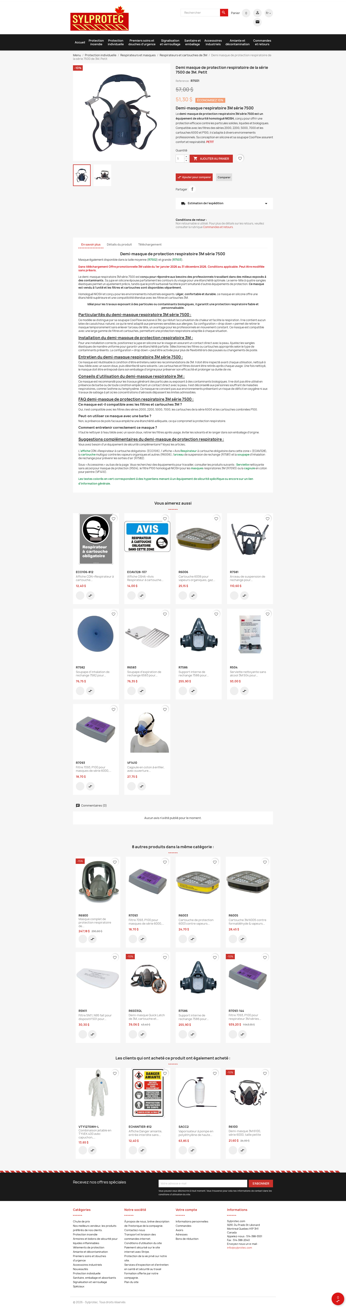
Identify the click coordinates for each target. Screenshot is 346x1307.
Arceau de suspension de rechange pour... (247, 578)
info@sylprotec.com (239, 1247)
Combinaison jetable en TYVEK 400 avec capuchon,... (95, 1134)
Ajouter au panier (211, 158)
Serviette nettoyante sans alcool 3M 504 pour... (248, 673)
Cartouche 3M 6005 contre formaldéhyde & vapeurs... (247, 922)
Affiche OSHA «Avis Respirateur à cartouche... (145, 578)
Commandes (183, 1225)
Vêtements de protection (88, 1247)
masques (197, 468)
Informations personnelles (192, 1221)
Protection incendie (96, 42)
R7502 (152, 260)
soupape (243, 454)
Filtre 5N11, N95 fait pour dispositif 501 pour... (95, 1017)
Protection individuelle (116, 42)
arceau (179, 454)
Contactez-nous (134, 1230)
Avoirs (179, 1230)
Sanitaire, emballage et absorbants (94, 1277)
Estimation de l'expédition (224, 203)
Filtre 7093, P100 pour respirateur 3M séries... (245, 1017)
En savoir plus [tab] (91, 244)
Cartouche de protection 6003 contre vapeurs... (196, 922)
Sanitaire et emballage (192, 42)
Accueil (80, 42)
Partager (192, 189)
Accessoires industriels (213, 42)
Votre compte (186, 1210)
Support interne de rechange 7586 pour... (194, 673)
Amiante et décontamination (237, 42)
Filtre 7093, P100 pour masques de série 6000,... (93, 769)
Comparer (224, 177)
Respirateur (188, 451)
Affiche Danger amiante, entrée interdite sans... (145, 1133)
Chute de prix (81, 1221)
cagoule (249, 468)
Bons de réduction (187, 1238)
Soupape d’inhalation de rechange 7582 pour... (93, 673)
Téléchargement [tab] (150, 244)
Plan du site (131, 1282)
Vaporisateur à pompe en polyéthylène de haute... (196, 1133)
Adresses (182, 1234)
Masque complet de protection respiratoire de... (95, 922)
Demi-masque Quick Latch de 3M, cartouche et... (147, 1017)
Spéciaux (78, 1286)
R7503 (177, 260)
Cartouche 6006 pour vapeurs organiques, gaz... (197, 578)
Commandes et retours (262, 42)
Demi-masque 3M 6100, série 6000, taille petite (245, 1133)
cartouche (88, 454)
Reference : (183, 81)
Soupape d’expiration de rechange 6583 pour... (144, 673)
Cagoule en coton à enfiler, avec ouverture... (145, 769)
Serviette (242, 465)
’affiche (85, 451)
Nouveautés (80, 1269)
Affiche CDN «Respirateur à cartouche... (95, 578)
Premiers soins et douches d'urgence (142, 42)
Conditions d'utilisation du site (143, 1243)
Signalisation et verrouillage (170, 42)
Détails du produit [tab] (119, 244)
